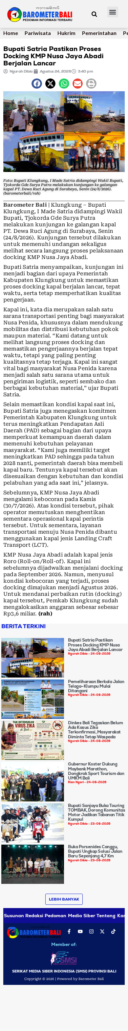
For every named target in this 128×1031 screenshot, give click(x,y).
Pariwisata (38, 33)
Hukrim (66, 33)
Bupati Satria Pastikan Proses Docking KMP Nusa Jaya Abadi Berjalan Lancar (95, 644)
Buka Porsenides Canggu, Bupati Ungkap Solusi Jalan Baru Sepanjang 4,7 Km (95, 851)
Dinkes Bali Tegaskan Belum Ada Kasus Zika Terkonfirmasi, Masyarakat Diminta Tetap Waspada (95, 730)
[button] (112, 12)
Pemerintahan (99, 33)
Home (10, 33)
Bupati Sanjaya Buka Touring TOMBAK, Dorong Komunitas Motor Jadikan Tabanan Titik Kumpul (96, 812)
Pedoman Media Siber (70, 916)
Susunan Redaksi (23, 916)
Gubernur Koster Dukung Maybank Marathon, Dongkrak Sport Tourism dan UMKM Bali (96, 771)
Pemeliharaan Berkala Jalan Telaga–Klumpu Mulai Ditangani (96, 686)
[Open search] (94, 14)
